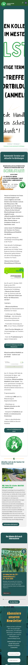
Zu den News (14, 602)
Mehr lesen (6, 593)
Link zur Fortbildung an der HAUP (14, 430)
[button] (21, 572)
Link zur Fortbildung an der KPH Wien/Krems (14, 345)
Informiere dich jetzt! (11, 524)
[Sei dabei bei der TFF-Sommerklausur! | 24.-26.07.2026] (14, 560)
